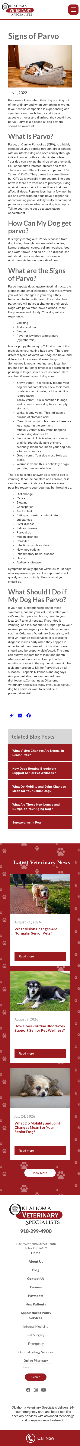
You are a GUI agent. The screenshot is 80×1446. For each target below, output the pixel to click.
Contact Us (35, 1278)
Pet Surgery (35, 1335)
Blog (35, 1270)
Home (35, 1253)
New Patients (35, 1304)
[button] (73, 9)
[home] (18, 9)
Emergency (36, 1343)
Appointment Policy (35, 1313)
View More (40, 1173)
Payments (36, 1296)
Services (35, 1318)
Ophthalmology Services (35, 1352)
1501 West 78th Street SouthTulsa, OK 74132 (36, 1246)
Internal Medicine (35, 1326)
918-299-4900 (35, 1231)
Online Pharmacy (35, 1360)
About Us (36, 1261)
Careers (36, 1287)
